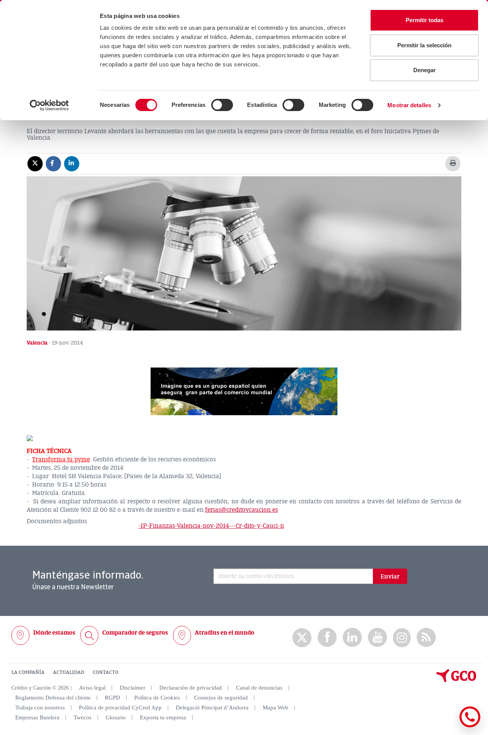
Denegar (424, 70)
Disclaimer (132, 688)
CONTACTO (106, 672)
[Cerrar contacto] (447, 726)
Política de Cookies (157, 698)
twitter (302, 637)
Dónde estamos (54, 633)
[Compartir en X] (35, 163)
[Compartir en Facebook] (53, 163)
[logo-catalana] (456, 680)
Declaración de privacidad (190, 688)
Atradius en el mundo (224, 633)
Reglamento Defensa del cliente (53, 698)
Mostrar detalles (409, 105)
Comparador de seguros (135, 633)
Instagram (402, 637)
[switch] (222, 105)
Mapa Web (275, 707)
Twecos (83, 717)
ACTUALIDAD (68, 672)
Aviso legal (92, 688)
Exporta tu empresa (163, 717)
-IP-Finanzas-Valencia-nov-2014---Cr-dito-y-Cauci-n (211, 526)
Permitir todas (424, 20)
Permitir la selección (424, 45)
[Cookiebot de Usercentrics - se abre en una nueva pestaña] (49, 105)
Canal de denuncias (259, 688)
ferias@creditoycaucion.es (241, 510)
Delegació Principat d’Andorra (212, 707)
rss (426, 637)
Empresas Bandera (37, 717)
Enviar (390, 576)
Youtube (377, 637)
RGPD (112, 698)
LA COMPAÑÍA (28, 672)
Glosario (116, 717)
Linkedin (352, 637)
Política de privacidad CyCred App (120, 707)
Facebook (327, 637)
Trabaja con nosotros (40, 707)
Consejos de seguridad (221, 698)
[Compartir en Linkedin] (71, 163)
